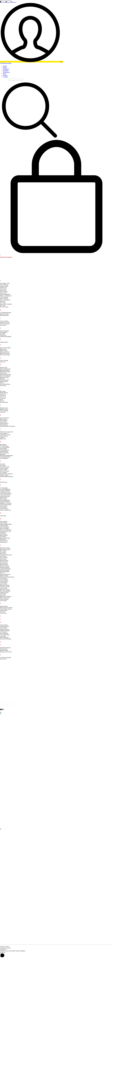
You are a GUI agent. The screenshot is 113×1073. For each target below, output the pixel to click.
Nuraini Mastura (4, 451)
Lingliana (2, 437)
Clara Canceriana (4, 321)
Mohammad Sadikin (5, 548)
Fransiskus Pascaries (5, 492)
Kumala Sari (3, 553)
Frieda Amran (3, 293)
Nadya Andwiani (4, 298)
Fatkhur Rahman (4, 525)
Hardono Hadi (3, 367)
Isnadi (1, 399)
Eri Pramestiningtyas (5, 500)
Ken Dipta (2, 333)
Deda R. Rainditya (4, 528)
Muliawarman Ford (4, 352)
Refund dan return (8, 679)
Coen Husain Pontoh (5, 494)
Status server (7, 698)
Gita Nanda (3, 465)
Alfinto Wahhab (4, 625)
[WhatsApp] (0, 709)
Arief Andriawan (4, 297)
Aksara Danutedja (4, 331)
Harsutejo (2, 378)
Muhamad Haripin (4, 377)
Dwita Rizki (3, 536)
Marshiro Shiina (4, 564)
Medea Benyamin (4, 315)
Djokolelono (3, 335)
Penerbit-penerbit (8, 672)
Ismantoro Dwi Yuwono (6, 651)
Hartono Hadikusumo (5, 369)
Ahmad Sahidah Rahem (6, 524)
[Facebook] (1, 709)
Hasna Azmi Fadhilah (5, 347)
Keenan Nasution (4, 468)
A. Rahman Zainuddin (5, 657)
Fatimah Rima (3, 534)
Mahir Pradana (3, 497)
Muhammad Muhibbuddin (6, 455)
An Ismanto (3, 398)
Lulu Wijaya (3, 636)
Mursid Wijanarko (4, 637)
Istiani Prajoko (3, 499)
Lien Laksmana (4, 433)
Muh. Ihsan (3, 391)
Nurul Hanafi (3, 373)
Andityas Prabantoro (5, 496)
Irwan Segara (3, 556)
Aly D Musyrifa (4, 458)
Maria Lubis (3, 438)
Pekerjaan (6, 696)
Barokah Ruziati (4, 541)
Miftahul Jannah (4, 408)
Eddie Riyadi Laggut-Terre (6, 432)
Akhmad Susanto (4, 592)
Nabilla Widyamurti (5, 630)
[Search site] (29, 139)
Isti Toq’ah (2, 611)
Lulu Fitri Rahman (4, 527)
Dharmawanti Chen (5, 322)
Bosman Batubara (4, 314)
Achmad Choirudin (4, 323)
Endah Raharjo (3, 522)
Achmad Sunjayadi (4, 586)
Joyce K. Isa (3, 396)
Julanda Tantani (4, 606)
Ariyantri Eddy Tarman (5, 609)
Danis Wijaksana (4, 633)
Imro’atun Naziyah (4, 471)
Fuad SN (2, 573)
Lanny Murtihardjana (5, 457)
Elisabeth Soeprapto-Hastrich (7, 577)
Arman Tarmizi (3, 610)
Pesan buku (6, 687)
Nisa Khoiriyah (3, 420)
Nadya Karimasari (4, 418)
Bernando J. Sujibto (5, 585)
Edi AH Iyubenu (4, 402)
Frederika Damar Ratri (5, 531)
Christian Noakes (4, 475)
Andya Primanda (4, 508)
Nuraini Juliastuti (4, 410)
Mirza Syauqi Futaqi (5, 354)
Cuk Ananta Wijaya (5, 634)
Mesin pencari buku (8, 674)
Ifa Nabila (2, 464)
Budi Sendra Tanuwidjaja (6, 607)
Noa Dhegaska (3, 332)
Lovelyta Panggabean (5, 489)
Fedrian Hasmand (4, 380)
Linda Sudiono (3, 582)
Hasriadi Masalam (4, 452)
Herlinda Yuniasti (4, 650)
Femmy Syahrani (4, 599)
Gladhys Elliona (4, 342)
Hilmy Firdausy (4, 350)
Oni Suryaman (3, 588)
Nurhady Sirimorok (4, 570)
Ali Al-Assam (3, 289)
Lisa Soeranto (3, 578)
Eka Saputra (3, 552)
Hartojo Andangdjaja (5, 294)
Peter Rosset (3, 539)
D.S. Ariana (3, 302)
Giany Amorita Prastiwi (5, 504)
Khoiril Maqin (3, 448)
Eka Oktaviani (3, 482)
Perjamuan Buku (12, 945)
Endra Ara (2, 301)
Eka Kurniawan (4, 424)
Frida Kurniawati (4, 423)
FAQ (4, 669)
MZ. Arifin (2, 305)
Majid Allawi (3, 290)
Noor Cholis (3, 325)
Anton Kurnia (3, 422)
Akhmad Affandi (4, 286)
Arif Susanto (3, 593)
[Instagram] (3, 709)
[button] (56, 946)
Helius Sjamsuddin (4, 571)
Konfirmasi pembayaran (10, 676)
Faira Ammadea (4, 291)
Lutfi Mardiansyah (4, 450)
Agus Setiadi (3, 559)
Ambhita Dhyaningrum (5, 336)
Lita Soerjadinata (4, 579)
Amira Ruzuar (3, 542)
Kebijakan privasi (8, 693)
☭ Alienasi (20, 945)
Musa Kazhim (3, 419)
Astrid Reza (3, 532)
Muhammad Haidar (4, 370)
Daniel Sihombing (4, 566)
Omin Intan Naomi (4, 466)
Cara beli (5, 670)
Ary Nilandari (3, 472)
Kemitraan (6, 694)
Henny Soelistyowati (5, 574)
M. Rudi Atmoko (4, 307)
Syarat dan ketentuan (9, 681)
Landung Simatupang (5, 568)
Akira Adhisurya (4, 284)
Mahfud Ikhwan (4, 392)
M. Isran (2, 401)
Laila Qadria (3, 515)
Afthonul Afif (3, 287)
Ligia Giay (2, 361)
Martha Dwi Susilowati (5, 596)
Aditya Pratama (4, 506)
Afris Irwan (3, 395)
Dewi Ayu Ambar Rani (5, 529)
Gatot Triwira (3, 613)
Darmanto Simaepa (4, 567)
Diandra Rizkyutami (5, 538)
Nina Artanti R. (3, 521)
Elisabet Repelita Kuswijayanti (7, 426)
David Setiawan (4, 561)
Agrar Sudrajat (3, 584)
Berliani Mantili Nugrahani (6, 476)
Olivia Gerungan (4, 360)
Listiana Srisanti (4, 581)
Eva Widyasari (3, 632)
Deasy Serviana (4, 557)
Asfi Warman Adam (5, 283)
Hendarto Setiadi (4, 560)
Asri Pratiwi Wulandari (5, 639)
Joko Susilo (3, 595)
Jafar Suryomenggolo (5, 591)
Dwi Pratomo (3, 507)
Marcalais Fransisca (5, 353)
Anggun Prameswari (5, 501)
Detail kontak (7, 691)
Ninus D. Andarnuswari (6, 295)
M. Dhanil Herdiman (5, 384)
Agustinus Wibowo (4, 629)
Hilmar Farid (3, 349)
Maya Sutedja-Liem (5, 597)
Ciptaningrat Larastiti (5, 434)
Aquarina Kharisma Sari (6, 555)
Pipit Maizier (3, 444)
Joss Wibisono (3, 627)
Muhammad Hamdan (5, 371)
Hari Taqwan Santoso (5, 549)
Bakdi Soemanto (4, 575)
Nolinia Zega (3, 659)
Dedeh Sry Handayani (5, 374)
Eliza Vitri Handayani (5, 375)
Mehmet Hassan (4, 381)
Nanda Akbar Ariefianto (6, 304)
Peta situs (6, 700)
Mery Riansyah (3, 535)
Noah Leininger (4, 436)
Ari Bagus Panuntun (5, 490)
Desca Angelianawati (5, 300)
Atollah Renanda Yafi (5, 647)
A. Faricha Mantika (4, 447)
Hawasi (2, 382)
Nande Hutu (3, 385)
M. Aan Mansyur (4, 446)
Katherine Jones (4, 409)
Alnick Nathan (3, 469)
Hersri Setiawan (4, 563)
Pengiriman (6, 678)
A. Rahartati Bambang (5, 312)
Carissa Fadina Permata (5, 493)
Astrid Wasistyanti (4, 626)
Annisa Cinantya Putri (5, 510)
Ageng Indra (3, 394)
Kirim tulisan (6, 689)
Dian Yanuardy (3, 649)
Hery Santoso (3, 550)
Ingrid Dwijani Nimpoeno (6, 473)
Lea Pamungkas (4, 488)
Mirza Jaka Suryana (5, 589)
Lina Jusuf (2, 412)
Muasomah (2, 454)
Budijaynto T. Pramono (5, 503)
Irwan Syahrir (3, 600)
